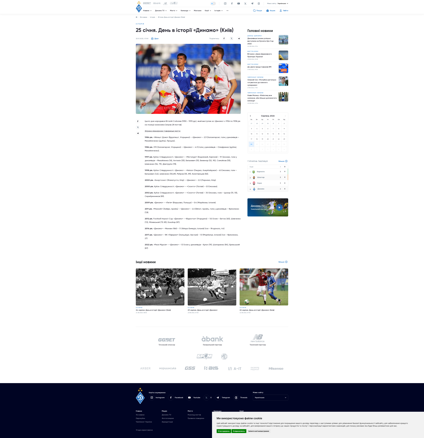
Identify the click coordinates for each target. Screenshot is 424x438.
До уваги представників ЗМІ (259, 67)
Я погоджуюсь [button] (224, 431)
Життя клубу (252, 51)
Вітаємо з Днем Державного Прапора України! (259, 55)
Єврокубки (140, 418)
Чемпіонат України (255, 77)
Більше (281, 161)
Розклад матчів (194, 415)
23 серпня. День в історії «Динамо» (203, 310)
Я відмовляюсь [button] (239, 431)
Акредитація (167, 422)
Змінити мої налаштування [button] (258, 431)
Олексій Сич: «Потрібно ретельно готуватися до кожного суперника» (261, 82)
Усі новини (140, 415)
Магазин (197, 10)
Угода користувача (144, 430)
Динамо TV (166, 415)
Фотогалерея (168, 418)
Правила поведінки (196, 418)
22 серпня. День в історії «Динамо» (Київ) (257, 310)
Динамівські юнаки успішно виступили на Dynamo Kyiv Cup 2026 (260, 41)
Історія (152, 17)
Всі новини (143, 17)
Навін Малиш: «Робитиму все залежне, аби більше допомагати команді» (262, 98)
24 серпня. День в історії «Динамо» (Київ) (153, 310)
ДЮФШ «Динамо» (254, 36)
